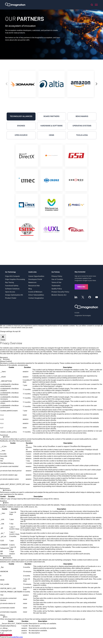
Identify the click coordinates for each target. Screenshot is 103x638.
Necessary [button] (4, 357)
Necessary (6, 359)
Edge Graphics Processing (15, 279)
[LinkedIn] (76, 297)
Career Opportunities (36, 276)
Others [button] (2, 615)
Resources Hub (34, 285)
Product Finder (10, 298)
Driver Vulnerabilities (36, 295)
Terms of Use (56, 282)
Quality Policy (57, 289)
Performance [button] (5, 488)
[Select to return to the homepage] (15, 5)
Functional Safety (11, 285)
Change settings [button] (6, 331)
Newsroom (32, 282)
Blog (30, 289)
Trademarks (56, 285)
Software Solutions (12, 289)
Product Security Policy (60, 292)
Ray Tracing (9, 282)
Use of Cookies (57, 279)
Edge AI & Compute (12, 276)
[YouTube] (96, 297)
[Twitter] (83, 297)
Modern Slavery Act (59, 295)
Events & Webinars (35, 292)
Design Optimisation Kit (14, 295)
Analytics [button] (3, 501)
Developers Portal (35, 279)
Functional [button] (4, 435)
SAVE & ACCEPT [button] (6, 635)
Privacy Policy (57, 276)
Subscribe (81, 287)
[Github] (89, 297)
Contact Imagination (36, 298)
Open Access (10, 292)
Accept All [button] (16, 331)
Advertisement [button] (5, 556)
